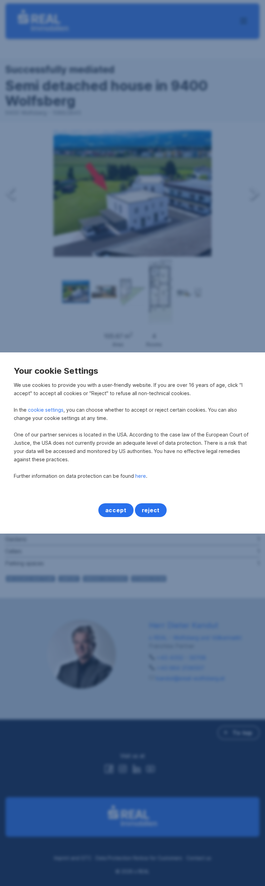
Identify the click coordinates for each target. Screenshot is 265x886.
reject (151, 510)
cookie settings (45, 410)
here (140, 476)
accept (116, 510)
